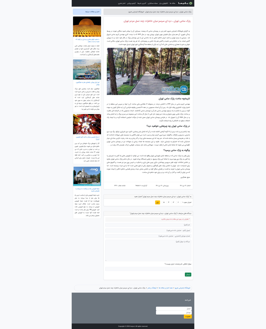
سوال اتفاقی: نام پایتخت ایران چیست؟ (178, 264)
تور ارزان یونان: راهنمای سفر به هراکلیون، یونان (87, 83)
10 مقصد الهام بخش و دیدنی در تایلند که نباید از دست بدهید (87, 40)
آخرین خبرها (141, 3)
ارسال (188, 274)
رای (157, 202)
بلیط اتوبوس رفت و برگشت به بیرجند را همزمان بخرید (87, 190)
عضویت (187, 316)
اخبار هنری (121, 3)
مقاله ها (172, 3)
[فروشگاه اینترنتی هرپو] (185, 3)
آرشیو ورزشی (131, 3)
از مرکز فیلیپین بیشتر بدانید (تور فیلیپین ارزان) (87, 138)
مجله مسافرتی (153, 3)
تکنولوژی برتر (163, 3)
